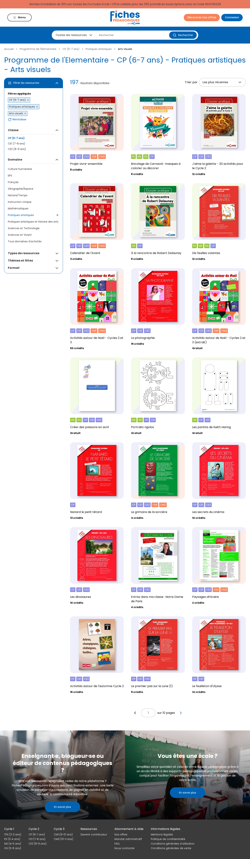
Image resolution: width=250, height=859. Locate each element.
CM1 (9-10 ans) (63, 834)
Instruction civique (19, 202)
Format (14, 268)
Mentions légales (162, 834)
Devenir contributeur (94, 834)
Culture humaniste (20, 169)
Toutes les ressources (71, 35)
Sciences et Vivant (20, 235)
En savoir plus (62, 807)
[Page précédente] (135, 713)
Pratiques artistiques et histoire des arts (33, 221)
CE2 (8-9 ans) (17, 149)
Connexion (232, 17)
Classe (13, 130)
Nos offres (120, 834)
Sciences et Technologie (24, 228)
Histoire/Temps (17, 195)
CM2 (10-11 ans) (63, 839)
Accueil (9, 49)
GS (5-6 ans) (12, 848)
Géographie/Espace (20, 189)
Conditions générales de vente (171, 848)
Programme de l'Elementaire (38, 49)
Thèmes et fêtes (20, 260)
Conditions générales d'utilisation (173, 843)
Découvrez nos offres (201, 17)
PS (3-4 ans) (12, 839)
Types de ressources (23, 253)
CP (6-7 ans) (71, 49)
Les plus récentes (215, 82)
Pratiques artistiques (99, 49)
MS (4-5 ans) (12, 843)
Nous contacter (124, 848)
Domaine (15, 159)
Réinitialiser (19, 119)
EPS (10, 175)
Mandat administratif (128, 839)
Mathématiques (18, 208)
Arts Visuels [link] (125, 49)
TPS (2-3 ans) (12, 834)
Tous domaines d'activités (25, 241)
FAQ (117, 843)
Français (13, 182)
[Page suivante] (181, 713)
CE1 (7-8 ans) (16, 143)
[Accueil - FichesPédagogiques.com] (125, 17)
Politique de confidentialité (168, 839)
